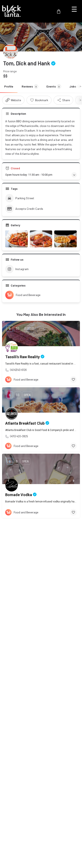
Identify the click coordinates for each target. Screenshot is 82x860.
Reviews (29, 86)
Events (53, 86)
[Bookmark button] (73, 379)
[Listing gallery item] (16, 238)
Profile (8, 86)
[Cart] (58, 11)
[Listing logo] (10, 51)
